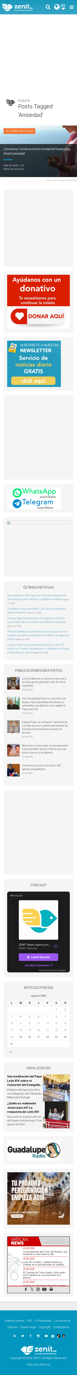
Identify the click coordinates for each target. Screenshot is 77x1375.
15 (56, 1023)
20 (38, 1030)
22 (56, 1030)
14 (47, 1023)
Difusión (13, 1327)
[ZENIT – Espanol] (21, 7)
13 (38, 1023)
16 (65, 1023)
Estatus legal (28, 1327)
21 (47, 1030)
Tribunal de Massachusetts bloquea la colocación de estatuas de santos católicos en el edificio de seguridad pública (38, 635)
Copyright (44, 1327)
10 (11, 1023)
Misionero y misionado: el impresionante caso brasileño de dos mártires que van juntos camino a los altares (45, 749)
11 (20, 1023)
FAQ (29, 1320)
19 (29, 1030)
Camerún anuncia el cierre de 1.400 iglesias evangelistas (41, 767)
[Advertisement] (38, 54)
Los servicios (62, 1320)
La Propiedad (43, 1320)
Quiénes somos (14, 1320)
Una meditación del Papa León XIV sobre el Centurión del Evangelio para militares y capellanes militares (24, 1085)
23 (65, 1030)
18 (20, 1030)
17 (11, 1030)
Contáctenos (61, 1327)
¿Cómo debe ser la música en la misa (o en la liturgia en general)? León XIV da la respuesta (44, 682)
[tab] (23, 1241)
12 (29, 1023)
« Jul (9, 1052)
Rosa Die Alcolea (14, 169)
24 (11, 1037)
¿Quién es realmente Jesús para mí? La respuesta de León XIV (23, 1108)
